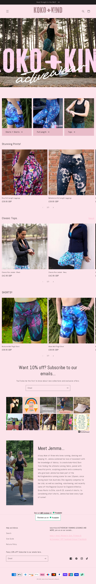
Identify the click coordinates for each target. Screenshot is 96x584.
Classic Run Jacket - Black (11, 272)
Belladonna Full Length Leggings (60, 198)
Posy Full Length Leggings (11, 198)
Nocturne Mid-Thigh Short (10, 347)
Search (8, 533)
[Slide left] (42, 207)
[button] (7, 11)
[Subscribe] (67, 388)
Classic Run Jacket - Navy (57, 272)
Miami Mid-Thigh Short (56, 347)
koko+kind (45, 579)
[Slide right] (53, 207)
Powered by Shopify (53, 579)
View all (91, 218)
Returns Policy (11, 544)
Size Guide (10, 539)
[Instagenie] (84, 432)
